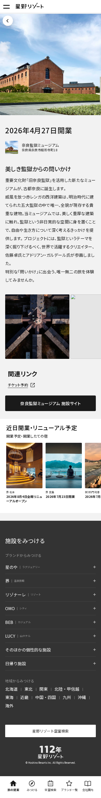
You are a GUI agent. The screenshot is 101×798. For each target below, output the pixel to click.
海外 (9, 705)
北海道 (11, 689)
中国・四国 (45, 697)
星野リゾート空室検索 (50, 731)
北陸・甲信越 (66, 689)
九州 (67, 697)
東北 (28, 689)
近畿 (24, 697)
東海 (9, 697)
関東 (43, 689)
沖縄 (82, 697)
